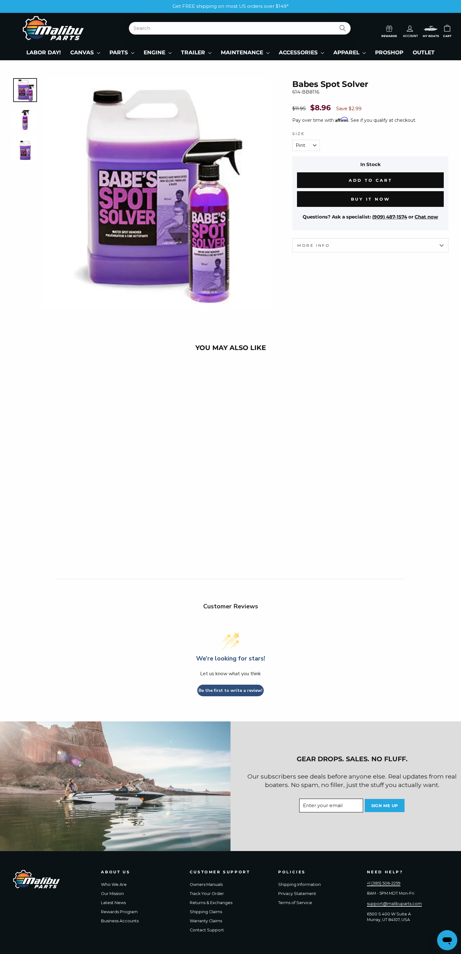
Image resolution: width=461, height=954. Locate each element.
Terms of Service (295, 902)
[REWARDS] (389, 28)
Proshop (389, 52)
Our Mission (112, 893)
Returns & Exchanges (211, 902)
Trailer (194, 52)
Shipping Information (299, 884)
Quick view (65, 516)
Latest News (113, 902)
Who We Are (114, 884)
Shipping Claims (206, 911)
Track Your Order (207, 893)
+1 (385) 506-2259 (383, 883)
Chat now (426, 217)
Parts (119, 52)
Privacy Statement (297, 893)
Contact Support (207, 930)
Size (298, 133)
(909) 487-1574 (389, 217)
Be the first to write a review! (230, 690)
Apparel (347, 52)
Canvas (82, 52)
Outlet (424, 52)
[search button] (343, 28)
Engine (155, 52)
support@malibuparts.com (394, 903)
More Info (313, 245)
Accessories (299, 52)
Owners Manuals (206, 884)
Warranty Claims (206, 921)
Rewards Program (119, 911)
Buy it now (370, 199)
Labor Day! (43, 52)
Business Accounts (120, 921)
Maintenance (243, 52)
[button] (430, 28)
